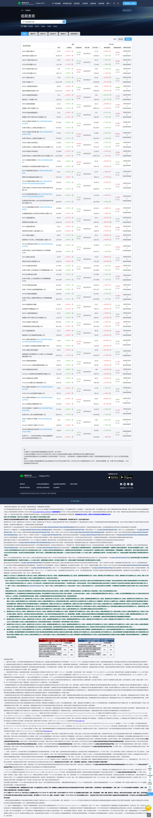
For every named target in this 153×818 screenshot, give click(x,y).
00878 (37, 26)
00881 (43, 26)
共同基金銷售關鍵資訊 (43, 484)
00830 (49, 26)
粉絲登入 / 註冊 (130, 3)
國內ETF (33, 34)
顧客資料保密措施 (25, 487)
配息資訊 (77, 3)
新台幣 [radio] (121, 39)
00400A (30, 26)
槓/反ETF (53, 34)
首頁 (22, 10)
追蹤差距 (93, 3)
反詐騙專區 (56, 487)
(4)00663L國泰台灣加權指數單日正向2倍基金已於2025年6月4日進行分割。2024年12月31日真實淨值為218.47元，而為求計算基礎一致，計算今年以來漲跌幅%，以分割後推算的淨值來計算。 (76, 462)
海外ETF (43, 34)
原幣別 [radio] (128, 39)
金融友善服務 (73, 484)
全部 (24, 34)
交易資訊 (85, 3)
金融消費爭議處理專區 (59, 484)
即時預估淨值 (67, 3)
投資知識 (101, 3)
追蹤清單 (74, 34)
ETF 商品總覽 (56, 3)
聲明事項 (22, 484)
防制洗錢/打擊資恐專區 (43, 487)
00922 (55, 26)
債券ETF (63, 34)
